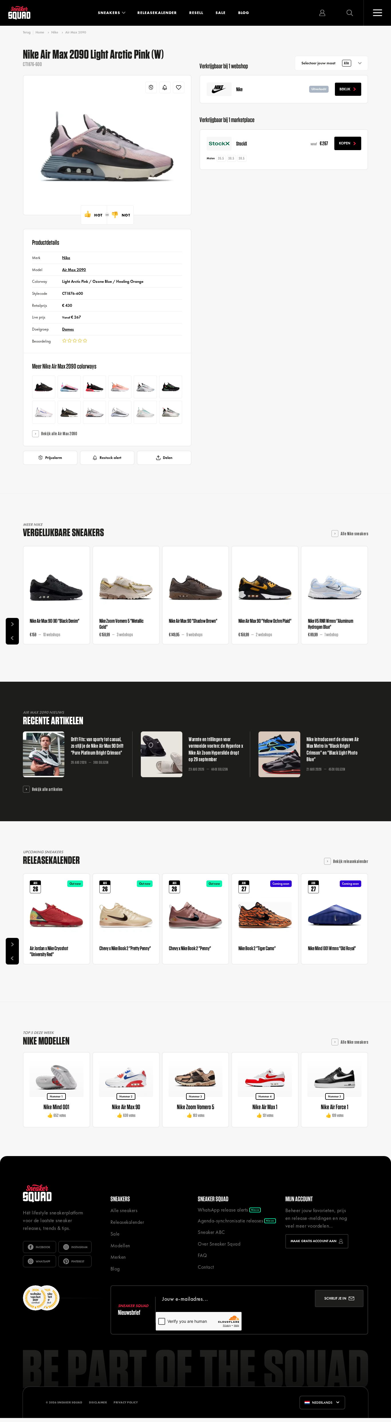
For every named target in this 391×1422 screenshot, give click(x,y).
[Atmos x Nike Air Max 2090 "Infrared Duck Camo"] (94, 387)
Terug (27, 32)
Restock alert (110, 457)
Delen (167, 457)
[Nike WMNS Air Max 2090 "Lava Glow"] (119, 387)
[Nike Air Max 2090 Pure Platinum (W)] (170, 412)
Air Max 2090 (75, 32)
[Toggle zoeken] (350, 13)
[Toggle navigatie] (377, 13)
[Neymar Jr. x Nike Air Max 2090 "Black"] (43, 387)
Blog (243, 12)
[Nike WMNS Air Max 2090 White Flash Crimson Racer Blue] (43, 412)
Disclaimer (98, 1402)
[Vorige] (12, 637)
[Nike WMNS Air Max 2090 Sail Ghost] (119, 412)
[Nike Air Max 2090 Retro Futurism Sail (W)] (145, 412)
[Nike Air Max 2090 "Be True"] (69, 387)
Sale (221, 12)
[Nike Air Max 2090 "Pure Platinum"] (145, 387)
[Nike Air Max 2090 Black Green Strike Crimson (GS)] (170, 387)
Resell (196, 12)
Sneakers (109, 12)
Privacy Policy (126, 1402)
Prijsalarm (53, 457)
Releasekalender (157, 12)
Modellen (120, 1245)
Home (39, 32)
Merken (118, 1257)
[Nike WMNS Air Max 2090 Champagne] (94, 412)
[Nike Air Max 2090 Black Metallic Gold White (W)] (69, 412)
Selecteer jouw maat (325, 63)
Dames (68, 329)
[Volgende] (12, 624)
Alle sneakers (124, 1210)
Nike (54, 32)
